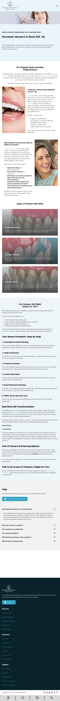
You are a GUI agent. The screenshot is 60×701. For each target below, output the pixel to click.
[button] (29, 509)
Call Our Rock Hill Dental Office (16, 499)
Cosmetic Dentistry (7, 617)
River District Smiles (46, 76)
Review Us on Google (8, 681)
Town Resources (7, 677)
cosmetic (30, 103)
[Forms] (8, 698)
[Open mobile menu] (57, 5)
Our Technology (7, 659)
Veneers (29, 95)
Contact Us (10, 602)
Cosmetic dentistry (10, 148)
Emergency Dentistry (8, 621)
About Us (5, 639)
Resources (5, 673)
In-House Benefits (7, 647)
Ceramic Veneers (11, 282)
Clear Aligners (6, 625)
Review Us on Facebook (9, 685)
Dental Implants (6, 629)
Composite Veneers (12, 227)
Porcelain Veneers (12, 255)
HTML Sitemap (6, 669)
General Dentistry (7, 613)
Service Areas (6, 655)
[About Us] (22, 698)
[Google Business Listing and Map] (37, 698)
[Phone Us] (51, 698)
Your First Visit (6, 643)
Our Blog (4, 651)
